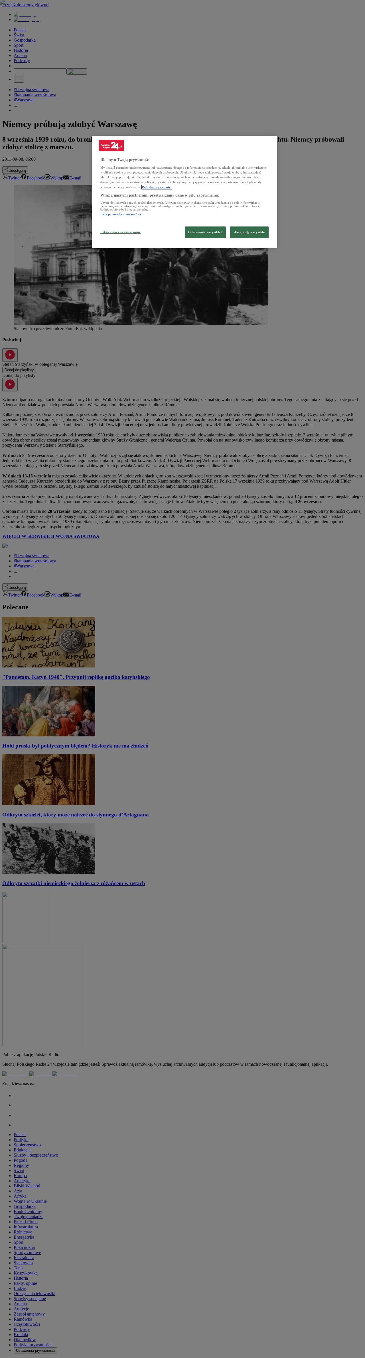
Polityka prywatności (156, 187)
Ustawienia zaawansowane (120, 232)
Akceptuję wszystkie (249, 232)
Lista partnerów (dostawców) (120, 214)
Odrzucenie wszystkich (205, 232)
